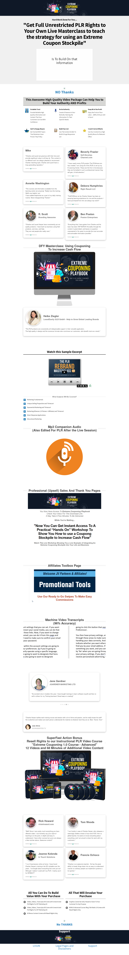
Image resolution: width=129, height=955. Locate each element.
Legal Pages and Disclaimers (64, 949)
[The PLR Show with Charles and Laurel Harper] (64, 8)
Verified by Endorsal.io (31, 168)
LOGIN (36, 948)
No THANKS (64, 927)
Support (64, 933)
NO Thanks (64, 92)
